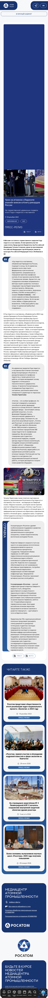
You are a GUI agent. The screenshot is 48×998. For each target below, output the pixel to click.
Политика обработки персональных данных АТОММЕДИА (21, 911)
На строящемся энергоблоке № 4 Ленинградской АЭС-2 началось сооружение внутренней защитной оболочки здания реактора (24, 806)
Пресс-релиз (23, 718)
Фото (31, 656)
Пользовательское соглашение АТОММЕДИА (21, 916)
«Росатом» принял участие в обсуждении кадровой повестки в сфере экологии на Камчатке (24, 756)
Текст (19, 656)
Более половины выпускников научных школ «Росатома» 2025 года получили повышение (24, 856)
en (43, 5)
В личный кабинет (24, 14)
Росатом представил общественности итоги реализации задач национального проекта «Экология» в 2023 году (24, 706)
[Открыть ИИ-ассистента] (43, 992)
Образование (12, 221)
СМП (23, 221)
